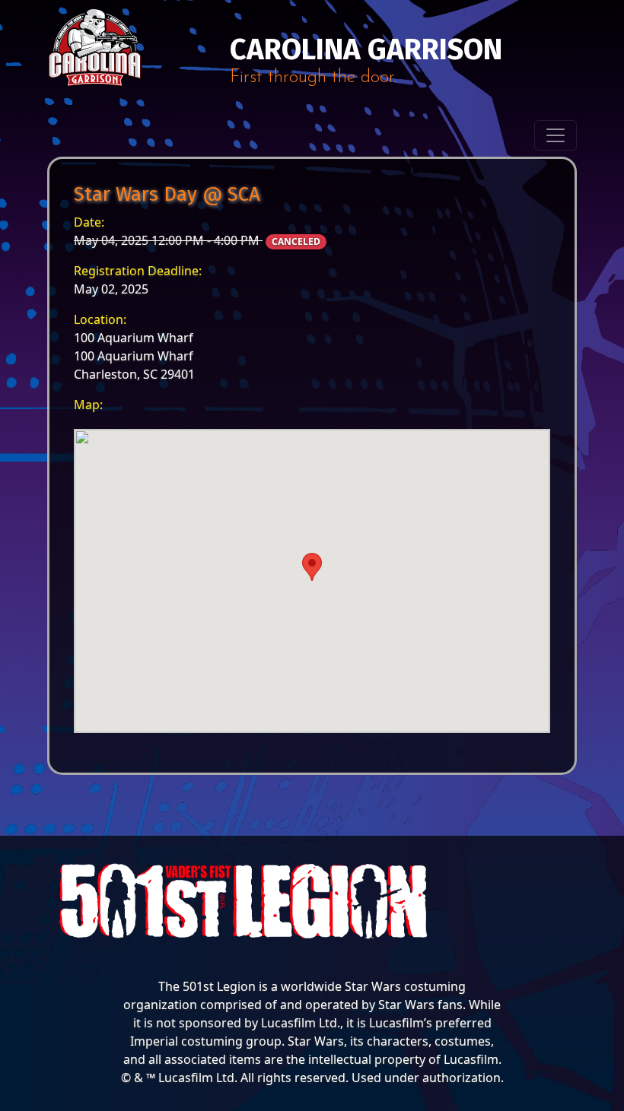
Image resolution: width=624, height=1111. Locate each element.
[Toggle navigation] (555, 135)
